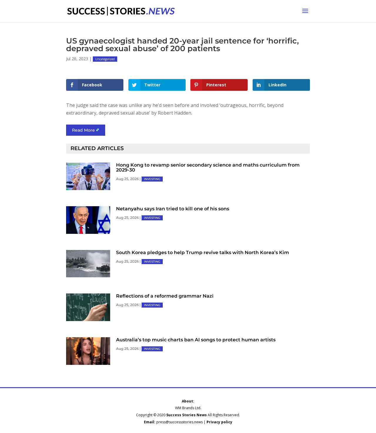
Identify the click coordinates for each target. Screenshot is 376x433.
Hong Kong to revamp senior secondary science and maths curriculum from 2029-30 (208, 167)
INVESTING (152, 179)
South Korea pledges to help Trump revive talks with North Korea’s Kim (202, 252)
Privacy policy (219, 421)
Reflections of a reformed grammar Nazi (165, 296)
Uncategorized (105, 59)
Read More (83, 130)
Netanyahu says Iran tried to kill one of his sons (172, 209)
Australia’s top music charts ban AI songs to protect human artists (196, 340)
